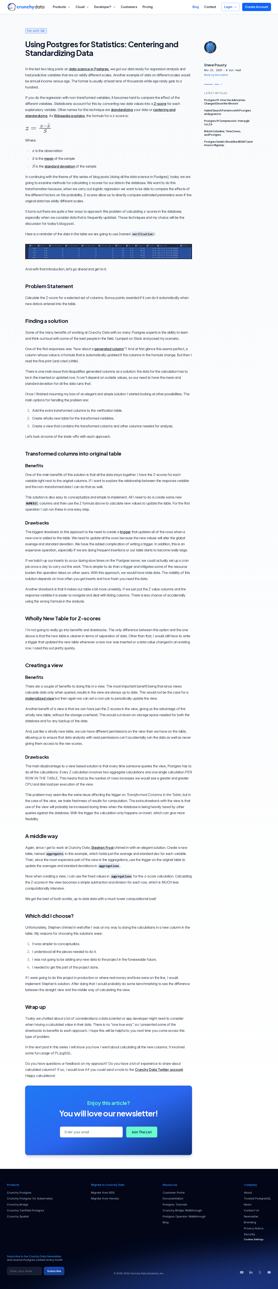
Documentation (173, 1198)
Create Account (256, 7)
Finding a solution (46, 320)
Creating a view (44, 665)
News (248, 1204)
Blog (195, 7)
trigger (125, 532)
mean (48, 158)
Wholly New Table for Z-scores (63, 618)
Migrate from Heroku (105, 1198)
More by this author (216, 75)
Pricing (147, 7)
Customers (129, 7)
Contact (210, 7)
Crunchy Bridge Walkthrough (182, 1210)
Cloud (80, 7)
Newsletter (251, 1216)
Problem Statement (49, 286)
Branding (250, 1222)
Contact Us (251, 1210)
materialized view (39, 698)
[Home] (26, 7)
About (248, 1192)
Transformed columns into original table (73, 453)
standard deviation (60, 166)
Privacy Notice (253, 1228)
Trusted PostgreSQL (257, 1198)
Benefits (34, 465)
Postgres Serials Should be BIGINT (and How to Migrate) (228, 143)
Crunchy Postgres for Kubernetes (30, 1198)
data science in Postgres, (89, 69)
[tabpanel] (228, 69)
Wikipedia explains (69, 116)
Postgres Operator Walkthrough (184, 1216)
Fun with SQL (36, 30)
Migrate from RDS (103, 1192)
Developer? (102, 7)
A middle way (41, 836)
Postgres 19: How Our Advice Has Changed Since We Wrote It (224, 101)
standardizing (122, 110)
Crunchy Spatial (18, 1216)
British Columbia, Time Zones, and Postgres (222, 133)
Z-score (160, 103)
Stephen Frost (102, 847)
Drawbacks (37, 522)
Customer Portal (174, 1192)
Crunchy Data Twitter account (159, 1069)
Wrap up (35, 1006)
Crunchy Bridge (17, 1204)
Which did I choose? (49, 915)
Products (59, 7)
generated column (109, 349)
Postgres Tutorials (175, 1204)
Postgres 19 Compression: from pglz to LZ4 (227, 122)
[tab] (210, 47)
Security (249, 1234)
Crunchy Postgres (19, 1192)
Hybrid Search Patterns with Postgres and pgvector (227, 112)
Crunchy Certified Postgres (25, 1210)
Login (228, 7)
